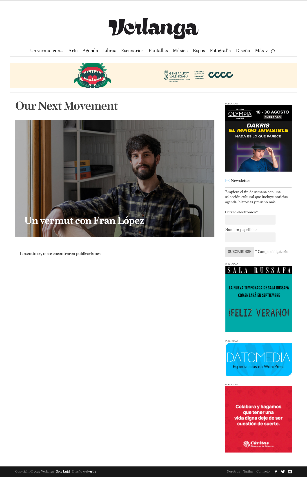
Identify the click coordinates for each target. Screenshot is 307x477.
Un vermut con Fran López (84, 221)
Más (259, 51)
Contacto (263, 471)
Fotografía (220, 51)
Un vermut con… (46, 51)
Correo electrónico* (241, 212)
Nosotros (233, 471)
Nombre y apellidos (241, 230)
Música (180, 51)
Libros (109, 51)
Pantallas (158, 51)
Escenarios (132, 51)
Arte (73, 51)
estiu (92, 471)
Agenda (90, 51)
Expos (199, 51)
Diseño (243, 51)
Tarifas (248, 471)
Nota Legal (63, 471)
